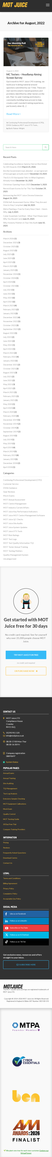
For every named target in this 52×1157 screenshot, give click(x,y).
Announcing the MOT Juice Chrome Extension (23, 195)
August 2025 (8, 250)
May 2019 (7, 443)
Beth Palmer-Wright (17, 128)
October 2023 (9, 286)
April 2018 (7, 467)
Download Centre (10, 858)
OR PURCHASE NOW (24, 671)
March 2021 (8, 392)
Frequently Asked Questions (14, 853)
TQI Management (10, 788)
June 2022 (7, 341)
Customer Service (10, 484)
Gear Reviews (9, 491)
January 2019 (9, 459)
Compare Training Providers (14, 829)
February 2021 (9, 396)
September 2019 (10, 431)
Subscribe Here (27, 964)
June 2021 (7, 380)
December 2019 (10, 420)
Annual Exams (8, 773)
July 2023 (7, 289)
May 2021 (7, 384)
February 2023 (9, 309)
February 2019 (9, 455)
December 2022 (10, 317)
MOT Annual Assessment (14, 499)
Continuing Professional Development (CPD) (26, 123)
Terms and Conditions (12, 878)
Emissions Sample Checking (14, 799)
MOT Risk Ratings (11, 535)
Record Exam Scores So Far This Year (19, 188)
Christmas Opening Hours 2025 (17, 184)
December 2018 (10, 463)
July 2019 (7, 439)
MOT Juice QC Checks (13, 519)
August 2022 (8, 333)
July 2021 (7, 376)
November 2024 (10, 274)
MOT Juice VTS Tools (28, 125)
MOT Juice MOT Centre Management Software (24, 515)
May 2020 (7, 404)
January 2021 (9, 400)
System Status (12, 762)
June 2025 (7, 258)
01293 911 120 (12, 732)
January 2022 (9, 360)
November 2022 (10, 321)
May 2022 (7, 345)
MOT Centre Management (14, 503)
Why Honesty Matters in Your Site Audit (20, 222)
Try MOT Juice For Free (26, 655)
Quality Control (9, 814)
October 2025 (9, 246)
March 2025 (8, 266)
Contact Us (7, 863)
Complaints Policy (10, 894)
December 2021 (10, 364)
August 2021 (8, 372)
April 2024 (7, 282)
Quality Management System (15, 555)
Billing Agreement (10, 883)
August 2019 (8, 435)
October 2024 (9, 278)
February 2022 (9, 356)
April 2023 (7, 301)
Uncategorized (9, 559)
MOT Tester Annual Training (15, 547)
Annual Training (9, 778)
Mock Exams (9, 495)
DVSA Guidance (12, 125)
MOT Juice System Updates (15, 527)
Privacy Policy (8, 888)
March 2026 (8, 238)
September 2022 (10, 329)
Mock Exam (7, 809)
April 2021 (7, 388)
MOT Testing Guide (11, 819)
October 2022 (9, 325)
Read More (13, 113)
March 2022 (8, 353)
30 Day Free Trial (9, 824)
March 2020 (8, 412)
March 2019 (8, 451)
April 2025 (7, 262)
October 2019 (9, 427)
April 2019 (7, 447)
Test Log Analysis (10, 793)
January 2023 (9, 313)
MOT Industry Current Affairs (16, 507)
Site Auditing (8, 783)
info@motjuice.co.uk (15, 735)
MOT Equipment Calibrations (14, 804)
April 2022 (7, 349)
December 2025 (10, 242)
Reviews (6, 848)
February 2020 (9, 416)
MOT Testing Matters (12, 551)
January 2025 (9, 270)
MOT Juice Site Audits (13, 523)
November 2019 (10, 424)
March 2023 (8, 305)
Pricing (6, 842)
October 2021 (9, 368)
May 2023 (7, 297)
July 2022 (7, 337)
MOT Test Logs (10, 539)
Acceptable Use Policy (12, 899)
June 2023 (7, 293)
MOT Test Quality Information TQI (18, 543)
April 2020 (7, 408)
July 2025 (7, 254)
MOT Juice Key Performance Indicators (20, 511)
